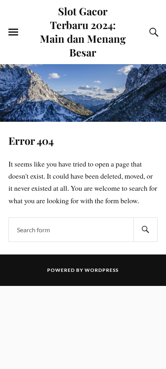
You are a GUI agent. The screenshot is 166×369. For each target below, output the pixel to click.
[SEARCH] (145, 229)
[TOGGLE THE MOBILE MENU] (13, 32)
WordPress (101, 270)
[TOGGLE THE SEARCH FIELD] (153, 32)
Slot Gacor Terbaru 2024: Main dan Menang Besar (83, 31)
